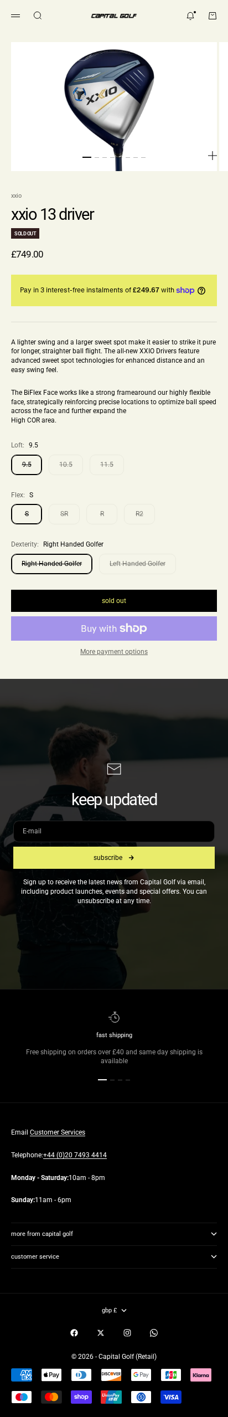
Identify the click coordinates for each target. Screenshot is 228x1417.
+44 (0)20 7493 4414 (75, 1155)
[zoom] (212, 156)
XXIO (16, 195)
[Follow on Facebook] (74, 1332)
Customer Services (57, 1132)
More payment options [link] (114, 652)
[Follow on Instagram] (127, 1332)
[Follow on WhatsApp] (153, 1332)
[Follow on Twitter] (100, 1332)
